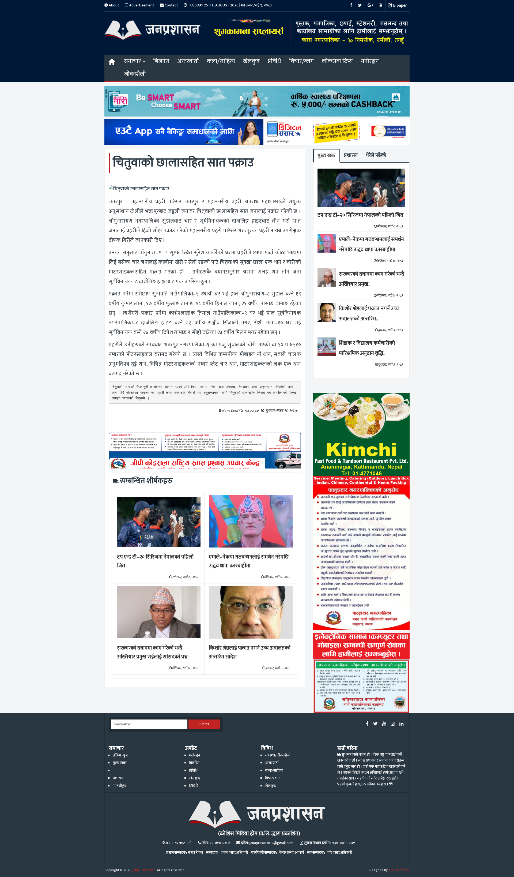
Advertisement (141, 5)
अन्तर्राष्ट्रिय (119, 786)
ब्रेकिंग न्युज (120, 755)
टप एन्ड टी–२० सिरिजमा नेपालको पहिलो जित (155, 561)
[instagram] (393, 724)
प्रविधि (274, 61)
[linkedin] (401, 724)
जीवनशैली (135, 74)
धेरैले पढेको (376, 155)
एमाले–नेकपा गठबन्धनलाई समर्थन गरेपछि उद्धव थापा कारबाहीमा (249, 561)
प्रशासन (351, 155)
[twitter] (375, 724)
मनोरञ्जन (370, 61)
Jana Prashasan (144, 870)
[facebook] (367, 724)
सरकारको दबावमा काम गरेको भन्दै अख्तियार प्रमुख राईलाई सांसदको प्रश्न (152, 652)
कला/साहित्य (221, 61)
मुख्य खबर (327, 155)
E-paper (399, 5)
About (113, 5)
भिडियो (193, 786)
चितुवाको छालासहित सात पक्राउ (183, 163)
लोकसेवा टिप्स (337, 61)
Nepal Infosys (399, 870)
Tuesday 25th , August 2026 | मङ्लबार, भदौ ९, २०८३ (229, 5)
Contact (171, 5)
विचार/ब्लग (301, 61)
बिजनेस (161, 61)
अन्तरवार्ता (188, 61)
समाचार (133, 61)
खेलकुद (251, 61)
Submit (204, 724)
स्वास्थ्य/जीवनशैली (277, 755)
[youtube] (384, 724)
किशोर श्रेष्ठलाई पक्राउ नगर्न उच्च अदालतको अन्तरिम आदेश (249, 652)
